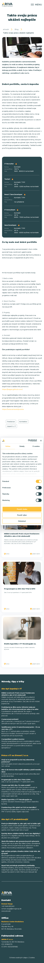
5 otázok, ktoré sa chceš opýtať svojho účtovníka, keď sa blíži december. (21, 773)
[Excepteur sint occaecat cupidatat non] (22, 573)
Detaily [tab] (22, 446)
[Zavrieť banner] (41, 440)
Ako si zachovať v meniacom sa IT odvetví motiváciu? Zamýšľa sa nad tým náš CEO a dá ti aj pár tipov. (20, 721)
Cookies (32, 958)
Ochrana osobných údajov (18, 958)
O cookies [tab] (36, 446)
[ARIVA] (7, 5)
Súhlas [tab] (7, 446)
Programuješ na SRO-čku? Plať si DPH (19, 589)
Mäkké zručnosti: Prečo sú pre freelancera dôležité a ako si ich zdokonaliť (21, 535)
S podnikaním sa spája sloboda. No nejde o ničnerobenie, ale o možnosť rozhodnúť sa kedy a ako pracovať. (20, 711)
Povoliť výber (22, 515)
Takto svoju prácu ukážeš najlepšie (18, 33)
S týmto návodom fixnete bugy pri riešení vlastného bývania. (20, 802)
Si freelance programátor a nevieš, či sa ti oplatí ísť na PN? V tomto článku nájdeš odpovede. (20, 809)
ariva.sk (6, 29)
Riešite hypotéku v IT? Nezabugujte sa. (20, 644)
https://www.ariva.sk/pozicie (13, 409)
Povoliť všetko (22, 509)
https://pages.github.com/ (12, 389)
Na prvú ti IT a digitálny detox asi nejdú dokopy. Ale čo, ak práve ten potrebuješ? (20, 836)
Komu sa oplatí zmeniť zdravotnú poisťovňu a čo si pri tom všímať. (20, 763)
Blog (17, 29)
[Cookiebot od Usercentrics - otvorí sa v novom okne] (28, 440)
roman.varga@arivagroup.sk (11, 909)
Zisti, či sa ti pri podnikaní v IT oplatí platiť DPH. (17, 781)
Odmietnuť (22, 521)
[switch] (39, 487)
